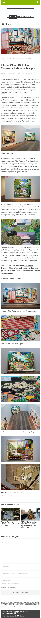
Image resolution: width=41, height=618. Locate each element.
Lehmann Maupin (15, 492)
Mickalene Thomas (18, 79)
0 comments (27, 73)
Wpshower (21, 616)
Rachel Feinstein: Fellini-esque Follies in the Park (10, 524)
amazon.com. (7, 604)
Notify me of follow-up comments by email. (11, 583)
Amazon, (27, 604)
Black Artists (11, 58)
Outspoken (6, 616)
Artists (3, 58)
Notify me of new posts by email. (9, 587)
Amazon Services (19, 602)
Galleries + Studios (24, 58)
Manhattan (5, 60)
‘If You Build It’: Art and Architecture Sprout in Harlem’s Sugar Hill (29, 525)
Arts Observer (7, 612)
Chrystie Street (24, 252)
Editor (3, 73)
